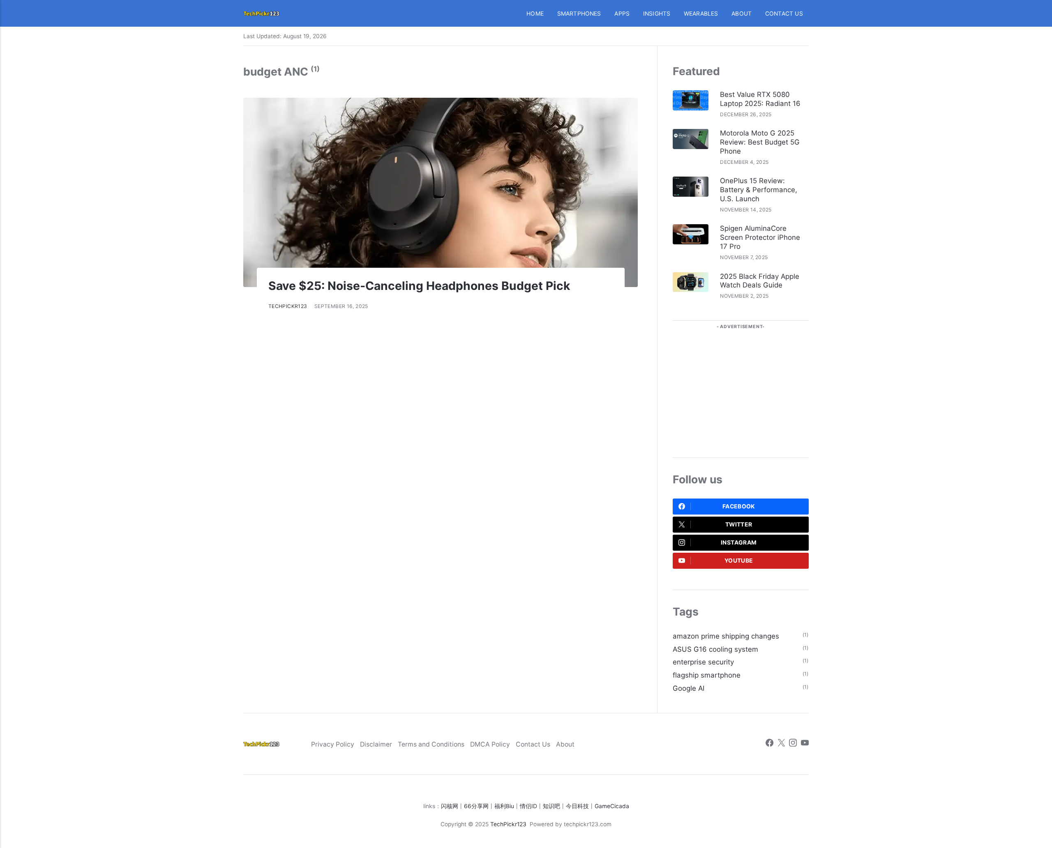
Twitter (738, 524)
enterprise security (703, 662)
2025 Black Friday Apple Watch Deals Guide (759, 281)
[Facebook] (769, 744)
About (741, 13)
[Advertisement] (741, 387)
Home (535, 13)
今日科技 (577, 806)
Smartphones (579, 13)
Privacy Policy (332, 744)
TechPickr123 (287, 306)
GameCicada (612, 806)
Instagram (739, 542)
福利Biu (504, 806)
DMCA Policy (490, 744)
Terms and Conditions (431, 744)
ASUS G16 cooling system (715, 649)
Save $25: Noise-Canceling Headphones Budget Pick (419, 286)
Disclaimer (376, 744)
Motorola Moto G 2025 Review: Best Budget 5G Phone (760, 142)
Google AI (688, 688)
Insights (657, 13)
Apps (622, 13)
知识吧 (551, 806)
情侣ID (528, 806)
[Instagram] (793, 744)
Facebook (738, 506)
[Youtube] (805, 744)
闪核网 (449, 806)
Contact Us (784, 13)
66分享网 (476, 806)
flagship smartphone (707, 675)
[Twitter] (781, 744)
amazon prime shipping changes (726, 636)
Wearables (701, 13)
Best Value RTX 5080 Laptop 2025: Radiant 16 (760, 99)
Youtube (738, 560)
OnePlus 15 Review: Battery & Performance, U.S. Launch (758, 190)
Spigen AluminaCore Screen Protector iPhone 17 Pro (760, 237)
